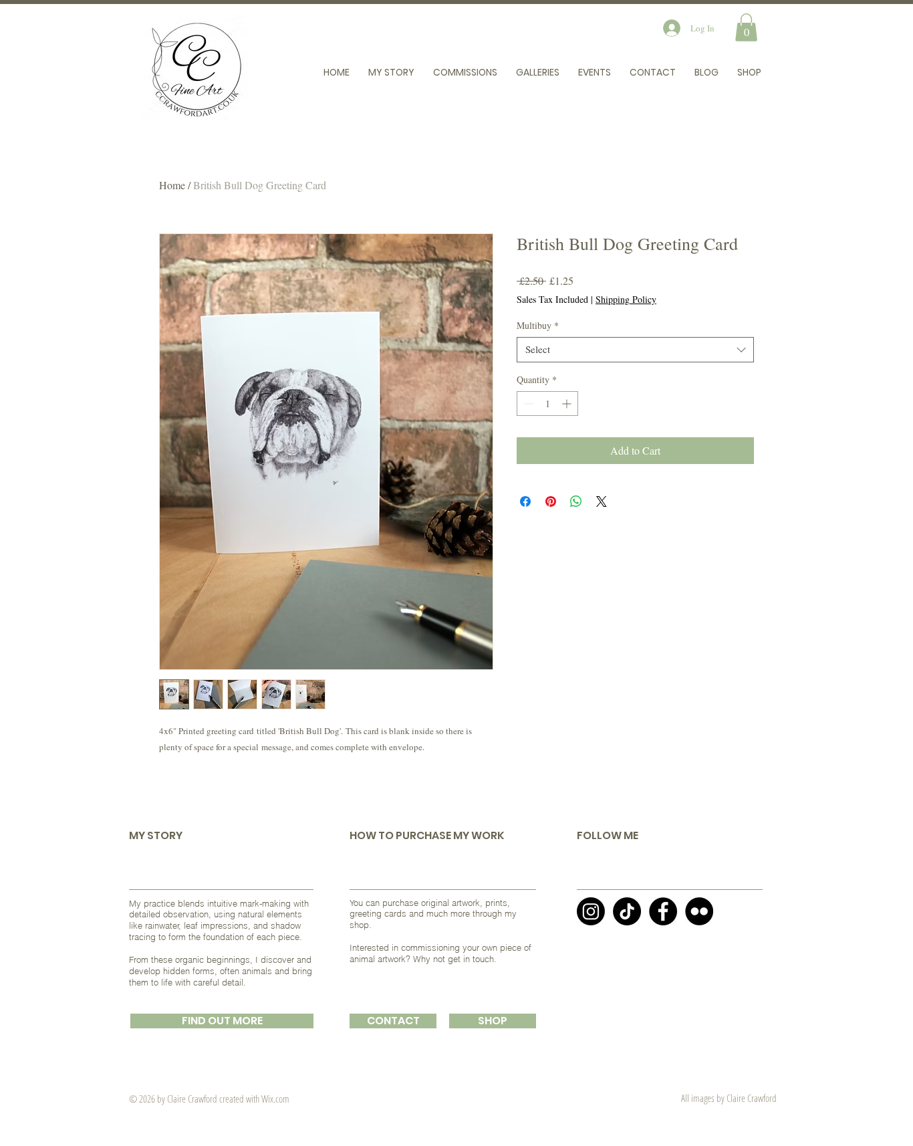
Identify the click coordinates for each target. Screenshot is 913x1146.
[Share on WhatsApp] (576, 501)
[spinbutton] (547, 403)
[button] (746, 27)
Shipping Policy (626, 299)
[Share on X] (602, 501)
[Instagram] (591, 911)
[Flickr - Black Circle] (699, 911)
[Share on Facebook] (525, 501)
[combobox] (635, 349)
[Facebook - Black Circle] (663, 911)
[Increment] (567, 403)
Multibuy (538, 326)
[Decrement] (527, 403)
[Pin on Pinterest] (551, 501)
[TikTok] (627, 911)
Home (172, 185)
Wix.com (275, 1098)
